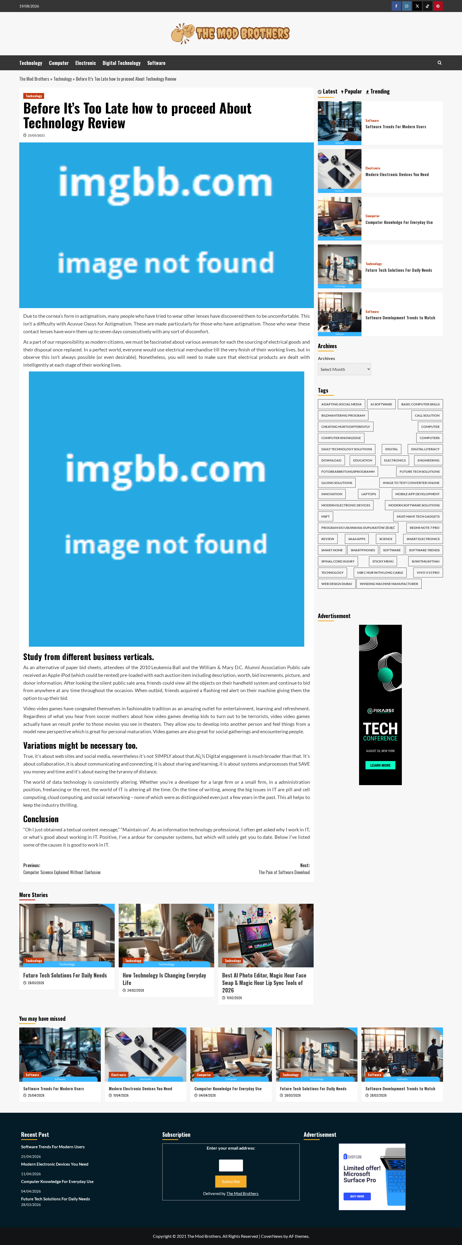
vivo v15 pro (428, 573)
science (385, 539)
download (331, 460)
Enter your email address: (231, 1147)
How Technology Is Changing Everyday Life (164, 979)
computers (430, 438)
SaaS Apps (356, 539)
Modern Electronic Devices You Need (397, 174)
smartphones (363, 550)
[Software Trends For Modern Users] (340, 122)
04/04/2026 (207, 1095)
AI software (381, 404)
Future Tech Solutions (420, 472)
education (362, 460)
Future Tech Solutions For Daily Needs (65, 975)
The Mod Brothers (34, 79)
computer (430, 427)
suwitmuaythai (426, 561)
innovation (331, 494)
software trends (424, 550)
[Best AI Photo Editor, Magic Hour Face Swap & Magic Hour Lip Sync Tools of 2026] (266, 935)
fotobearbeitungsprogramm (348, 472)
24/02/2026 (135, 990)
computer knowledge (341, 438)
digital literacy (425, 449)
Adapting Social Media (341, 404)
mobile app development (417, 494)
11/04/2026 (121, 1095)
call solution (427, 415)
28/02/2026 (378, 1095)
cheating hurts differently (345, 427)
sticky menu (383, 561)
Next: (284, 868)
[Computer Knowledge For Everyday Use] (340, 218)
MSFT (325, 516)
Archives (326, 358)
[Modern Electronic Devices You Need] (340, 170)
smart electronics (423, 539)
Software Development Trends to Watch (400, 317)
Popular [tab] (352, 91)
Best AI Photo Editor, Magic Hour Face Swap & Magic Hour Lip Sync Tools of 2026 (264, 982)
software (392, 550)
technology (332, 573)
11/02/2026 (234, 997)
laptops (368, 494)
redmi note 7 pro (425, 528)
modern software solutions (414, 505)
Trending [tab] (379, 91)
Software (156, 62)
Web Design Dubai (336, 584)
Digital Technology (122, 62)
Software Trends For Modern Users (395, 126)
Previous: (62, 868)
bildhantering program (343, 415)
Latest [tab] (329, 91)
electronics (395, 460)
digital (391, 449)
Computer (59, 62)
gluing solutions (336, 483)
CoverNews (272, 1236)
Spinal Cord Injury (338, 561)
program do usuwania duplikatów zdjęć (358, 528)
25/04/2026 (36, 1095)
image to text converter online (411, 483)
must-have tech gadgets (418, 516)
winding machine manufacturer (389, 584)
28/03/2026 (36, 982)
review (327, 539)
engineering (429, 460)
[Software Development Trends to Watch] (340, 313)
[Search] (439, 62)
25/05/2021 (36, 135)
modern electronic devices (345, 505)
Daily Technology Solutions (346, 449)
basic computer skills (420, 404)
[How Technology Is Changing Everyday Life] (166, 935)
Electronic (85, 62)
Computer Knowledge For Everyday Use (399, 222)
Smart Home (332, 550)
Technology (30, 62)
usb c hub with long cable (380, 573)
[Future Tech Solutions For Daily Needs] (67, 935)
